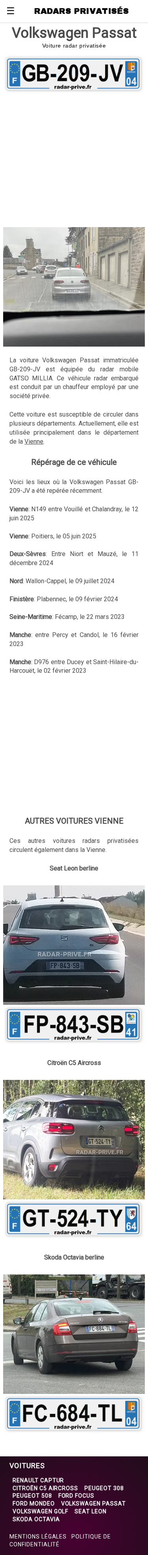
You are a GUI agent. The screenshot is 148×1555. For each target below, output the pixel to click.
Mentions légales (38, 1536)
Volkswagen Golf (40, 1511)
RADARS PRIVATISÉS (81, 11)
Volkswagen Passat (93, 1503)
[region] (74, 158)
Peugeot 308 (104, 1488)
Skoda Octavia (36, 1519)
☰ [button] (10, 11)
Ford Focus (76, 1496)
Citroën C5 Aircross (45, 1488)
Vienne (33, 441)
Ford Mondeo (34, 1503)
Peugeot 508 (32, 1496)
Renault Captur (38, 1480)
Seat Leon (91, 1511)
